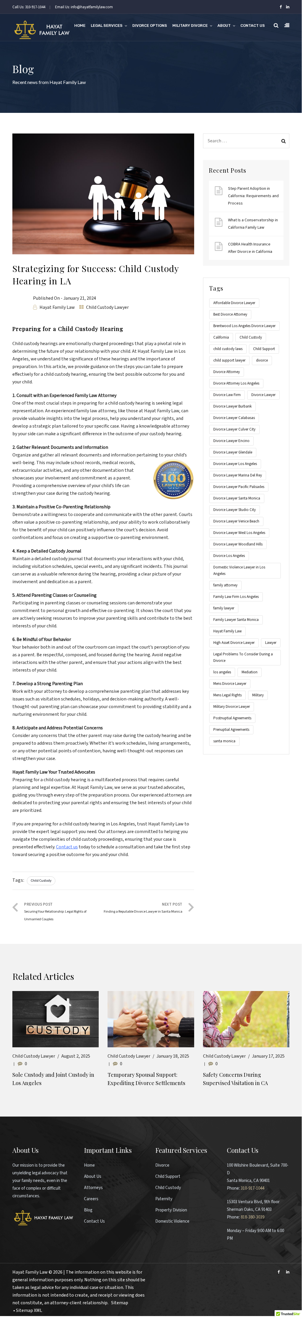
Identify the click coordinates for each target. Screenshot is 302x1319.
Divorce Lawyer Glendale (232, 452)
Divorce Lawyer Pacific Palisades (238, 486)
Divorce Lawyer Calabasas (234, 418)
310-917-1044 (252, 1188)
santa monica (224, 741)
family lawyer (223, 608)
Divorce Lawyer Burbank (232, 406)
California (221, 337)
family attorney (225, 585)
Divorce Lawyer (263, 395)
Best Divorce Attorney (230, 314)
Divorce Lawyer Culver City (234, 429)
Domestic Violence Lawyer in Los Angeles (239, 570)
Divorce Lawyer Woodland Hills (238, 544)
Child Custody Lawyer (107, 307)
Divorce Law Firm (227, 395)
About (224, 25)
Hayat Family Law (57, 307)
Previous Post (55, 912)
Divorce (162, 1165)
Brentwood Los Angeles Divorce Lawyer (244, 326)
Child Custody (41, 880)
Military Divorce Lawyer (231, 706)
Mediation (250, 672)
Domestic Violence (172, 1221)
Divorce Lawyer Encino (231, 440)
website (123, 1272)
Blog (88, 1210)
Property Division (171, 1210)
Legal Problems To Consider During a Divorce (243, 657)
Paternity (163, 1199)
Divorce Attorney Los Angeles (236, 383)
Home (79, 25)
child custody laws (227, 349)
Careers (91, 1199)
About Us (92, 1176)
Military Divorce (190, 25)
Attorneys (93, 1188)
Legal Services (107, 25)
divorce (262, 360)
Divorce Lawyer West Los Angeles (239, 532)
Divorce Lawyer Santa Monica (236, 498)
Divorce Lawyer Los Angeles (235, 463)
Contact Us (252, 25)
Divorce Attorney (226, 372)
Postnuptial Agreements (232, 718)
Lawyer (270, 642)
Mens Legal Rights (227, 695)
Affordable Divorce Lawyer (234, 303)
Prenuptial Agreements (231, 729)
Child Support (264, 349)
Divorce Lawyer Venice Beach (236, 521)
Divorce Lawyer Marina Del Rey (237, 475)
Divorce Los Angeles (229, 555)
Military (258, 695)
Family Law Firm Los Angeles (236, 596)
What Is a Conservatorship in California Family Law (253, 223)
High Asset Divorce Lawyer (234, 642)
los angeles (222, 672)
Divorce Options (149, 25)
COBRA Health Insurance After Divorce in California (250, 248)
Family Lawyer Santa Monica (236, 619)
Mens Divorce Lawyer (229, 683)
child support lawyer (229, 360)
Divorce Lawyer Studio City (234, 509)
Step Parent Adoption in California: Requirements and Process (253, 196)
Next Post (143, 908)
